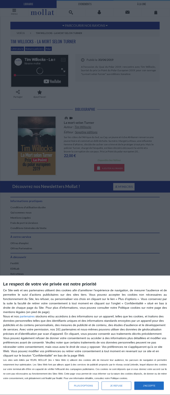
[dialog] (85, 335)
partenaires (27, 316)
